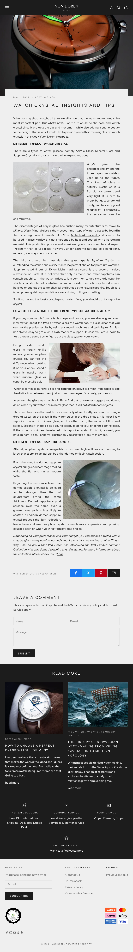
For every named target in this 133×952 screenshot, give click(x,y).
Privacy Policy (91, 605)
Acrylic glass (45, 97)
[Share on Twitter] (88, 572)
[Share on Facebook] (76, 572)
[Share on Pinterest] (101, 572)
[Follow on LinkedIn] (22, 932)
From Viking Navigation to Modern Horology (92, 733)
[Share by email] (114, 572)
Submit (24, 653)
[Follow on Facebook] (6, 932)
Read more (12, 782)
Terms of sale (74, 881)
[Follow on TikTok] (18, 932)
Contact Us (72, 874)
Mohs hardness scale (84, 235)
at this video (99, 434)
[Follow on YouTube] (14, 932)
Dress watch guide (18, 739)
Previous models (117, 874)
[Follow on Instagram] (10, 932)
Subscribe (19, 895)
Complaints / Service (79, 893)
